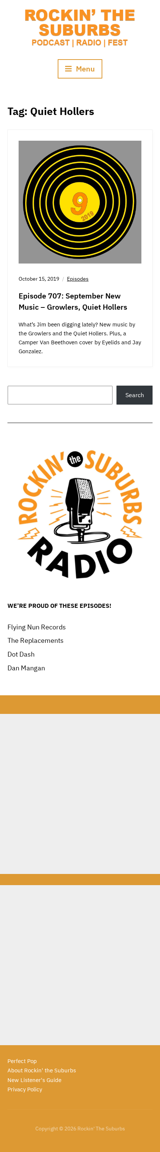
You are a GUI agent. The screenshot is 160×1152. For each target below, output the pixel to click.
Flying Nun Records (36, 627)
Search (134, 395)
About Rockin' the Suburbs (41, 1070)
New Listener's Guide (34, 1080)
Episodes (78, 278)
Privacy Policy (24, 1089)
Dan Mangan (26, 668)
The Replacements (35, 640)
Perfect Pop (22, 1061)
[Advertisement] (80, 794)
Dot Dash (21, 654)
